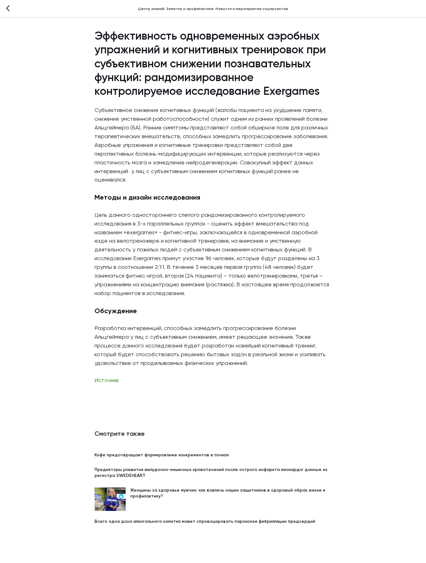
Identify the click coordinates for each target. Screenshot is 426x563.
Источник (106, 380)
